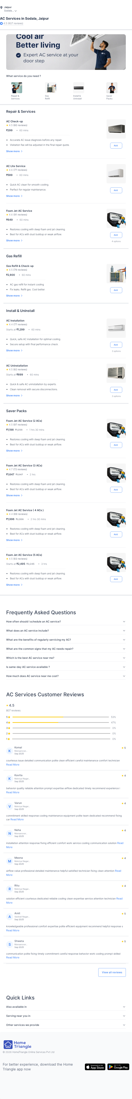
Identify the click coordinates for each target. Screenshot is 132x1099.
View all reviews (112, 972)
